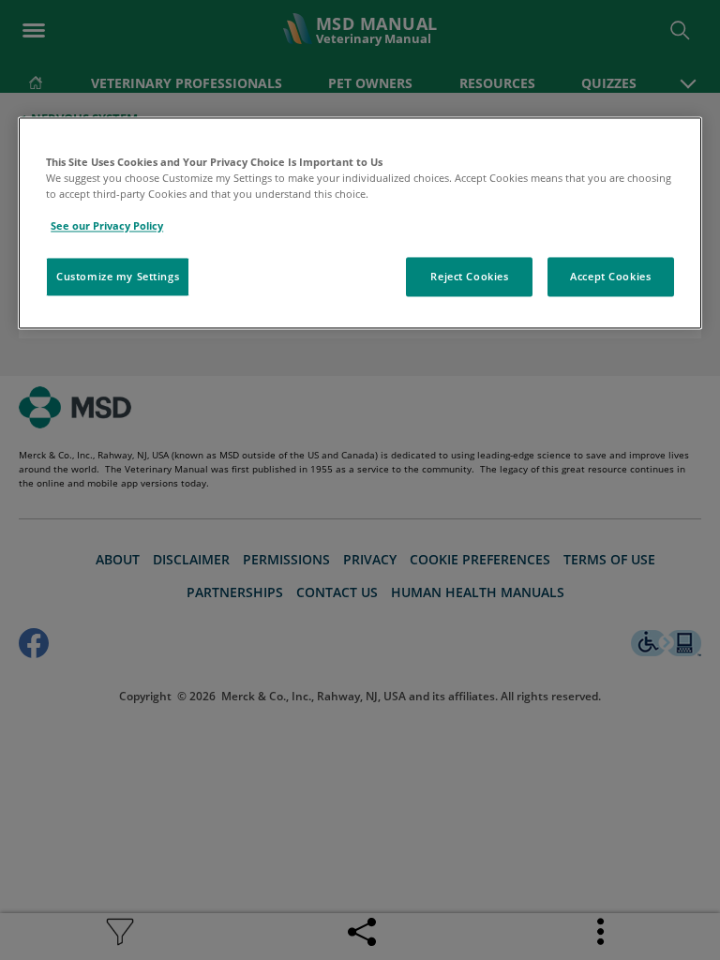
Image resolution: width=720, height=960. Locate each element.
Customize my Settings (117, 276)
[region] (360, 222)
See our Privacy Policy (107, 225)
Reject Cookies (469, 276)
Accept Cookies (610, 276)
